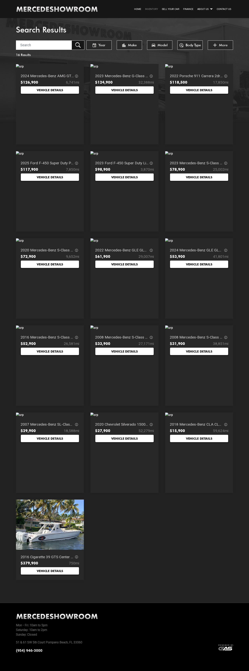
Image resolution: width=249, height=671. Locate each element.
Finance (188, 9)
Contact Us (224, 9)
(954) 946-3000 (29, 650)
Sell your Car (170, 9)
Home (137, 9)
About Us (203, 9)
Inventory (151, 9)
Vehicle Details (50, 90)
